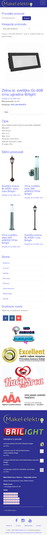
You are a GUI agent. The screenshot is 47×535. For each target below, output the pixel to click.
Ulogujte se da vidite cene (11, 98)
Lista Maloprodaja (10, 510)
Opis (6, 112)
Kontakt (5, 299)
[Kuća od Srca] (23, 377)
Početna (4, 34)
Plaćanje (6, 283)
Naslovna (6, 263)
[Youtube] (18, 318)
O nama (6, 268)
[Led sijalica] (23, 335)
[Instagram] (12, 318)
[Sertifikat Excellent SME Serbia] (23, 355)
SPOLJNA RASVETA (15, 34)
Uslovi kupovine (8, 288)
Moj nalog (6, 278)
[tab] (6, 112)
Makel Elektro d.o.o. (21, 530)
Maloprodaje (7, 293)
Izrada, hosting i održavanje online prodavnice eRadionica (23, 532)
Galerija (5, 273)
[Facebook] (5, 318)
